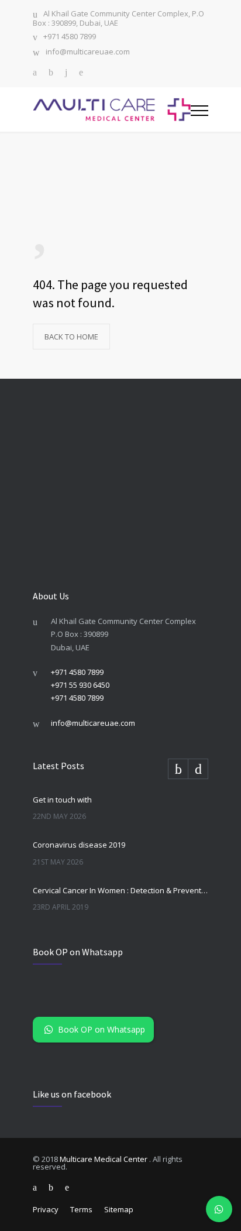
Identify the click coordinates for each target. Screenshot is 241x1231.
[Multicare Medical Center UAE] (112, 109)
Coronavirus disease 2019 (79, 844)
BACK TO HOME (71, 336)
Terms (81, 1209)
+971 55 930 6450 (80, 685)
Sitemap (118, 1209)
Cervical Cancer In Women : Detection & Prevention (120, 890)
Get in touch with (62, 799)
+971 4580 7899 (69, 37)
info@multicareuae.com (88, 52)
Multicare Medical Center (104, 1159)
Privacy (45, 1209)
